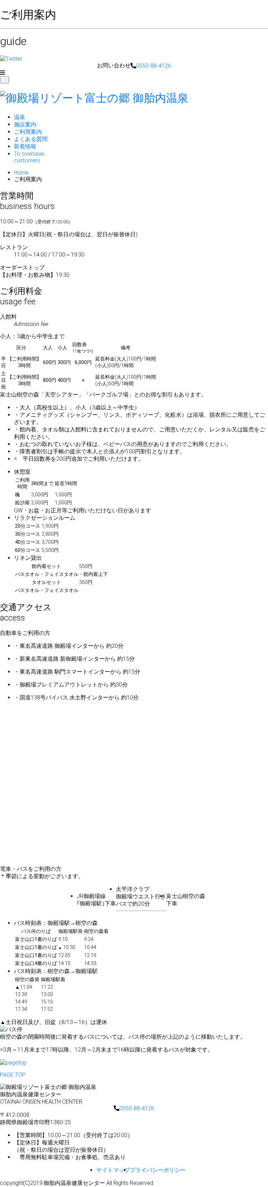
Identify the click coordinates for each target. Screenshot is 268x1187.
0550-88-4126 (153, 65)
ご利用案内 (28, 131)
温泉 (19, 117)
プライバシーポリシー (158, 1170)
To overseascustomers (29, 157)
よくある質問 (30, 139)
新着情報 (25, 146)
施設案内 (25, 124)
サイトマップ (113, 1170)
